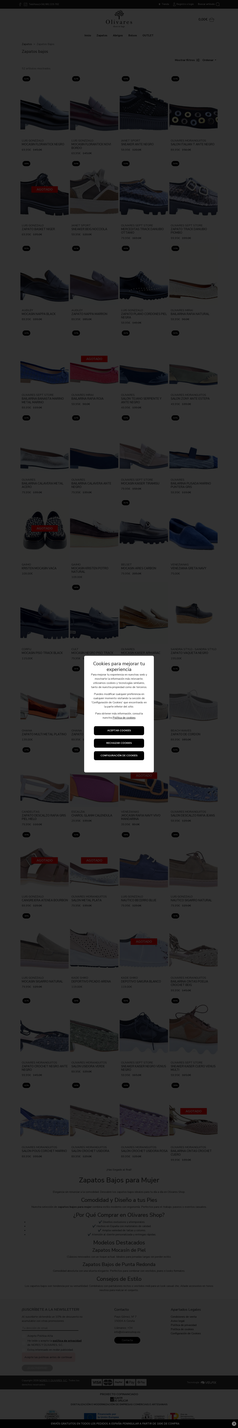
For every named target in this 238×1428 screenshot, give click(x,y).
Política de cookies (124, 718)
